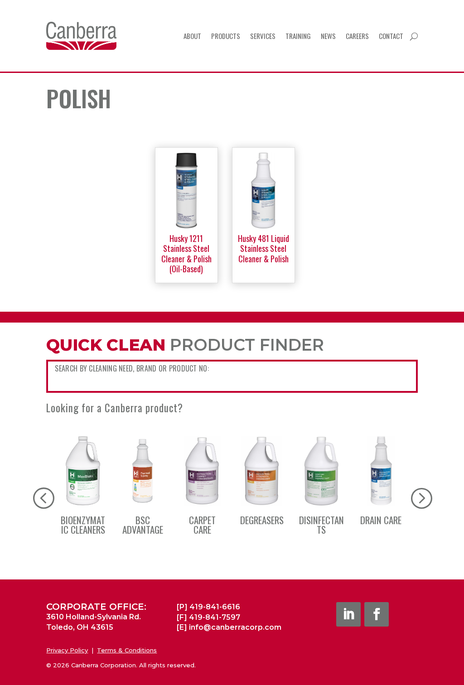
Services (263, 36)
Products (225, 36)
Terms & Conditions (127, 650)
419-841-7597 (214, 617)
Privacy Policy (67, 650)
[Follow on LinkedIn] (348, 614)
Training (298, 36)
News (328, 36)
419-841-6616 (214, 607)
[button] (421, 497)
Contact (391, 36)
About (192, 36)
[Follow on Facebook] (376, 614)
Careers (357, 36)
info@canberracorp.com (235, 627)
